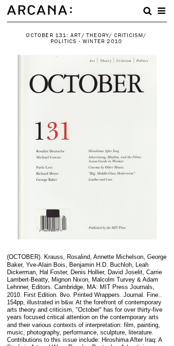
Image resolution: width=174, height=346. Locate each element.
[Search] (147, 11)
